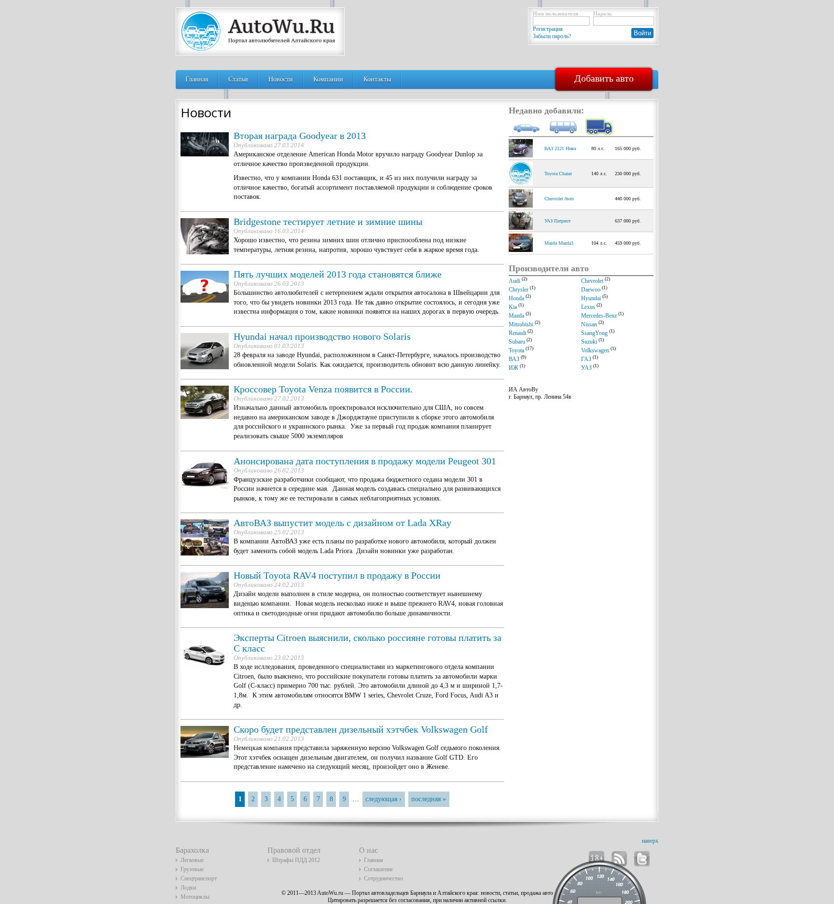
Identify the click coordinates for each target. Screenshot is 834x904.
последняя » (428, 799)
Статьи (238, 79)
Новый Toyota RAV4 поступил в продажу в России (337, 575)
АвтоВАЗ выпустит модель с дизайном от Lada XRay (342, 523)
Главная (196, 79)
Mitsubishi (521, 324)
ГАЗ (586, 359)
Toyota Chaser (558, 173)
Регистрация (548, 29)
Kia (513, 307)
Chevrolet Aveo (559, 198)
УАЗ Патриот (557, 220)
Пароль (602, 13)
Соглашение (378, 869)
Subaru (517, 341)
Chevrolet (592, 281)
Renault (517, 333)
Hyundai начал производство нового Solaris (322, 337)
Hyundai (591, 298)
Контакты (377, 79)
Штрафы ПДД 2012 (296, 860)
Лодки (188, 887)
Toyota (516, 350)
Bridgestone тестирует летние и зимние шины (328, 222)
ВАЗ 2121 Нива (560, 148)
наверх (650, 840)
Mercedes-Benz (599, 315)
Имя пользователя (555, 13)
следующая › (383, 799)
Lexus (588, 307)
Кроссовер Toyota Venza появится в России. (323, 389)
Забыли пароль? (552, 36)
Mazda (516, 315)
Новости (280, 79)
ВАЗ (514, 359)
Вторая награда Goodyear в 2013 (300, 136)
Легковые (192, 860)
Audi (514, 281)
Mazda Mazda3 (558, 243)
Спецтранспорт (199, 878)
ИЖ (513, 367)
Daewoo (590, 289)
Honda (516, 298)
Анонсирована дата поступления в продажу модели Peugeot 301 (365, 461)
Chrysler (518, 289)
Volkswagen (595, 350)
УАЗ (586, 367)
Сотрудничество (383, 878)
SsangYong (594, 333)
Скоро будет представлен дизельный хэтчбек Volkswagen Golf (361, 729)
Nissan (589, 324)
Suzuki (589, 341)
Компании (328, 79)
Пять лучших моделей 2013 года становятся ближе (338, 274)
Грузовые (192, 869)
